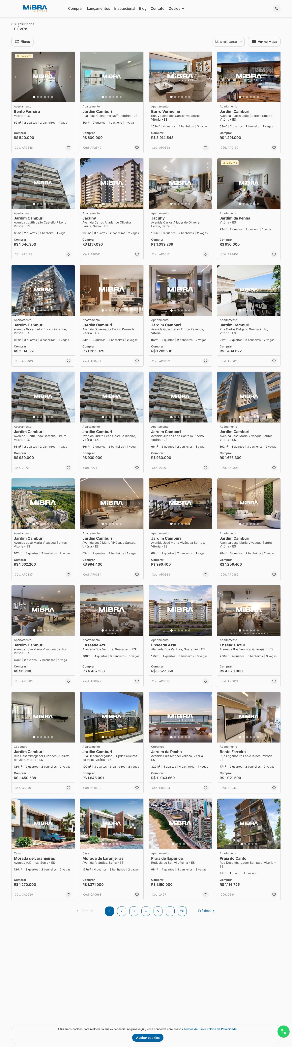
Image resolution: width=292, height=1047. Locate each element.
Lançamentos (98, 8)
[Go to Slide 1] (34, 97)
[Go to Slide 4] (45, 97)
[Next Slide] (70, 77)
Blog (143, 8)
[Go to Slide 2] (38, 97)
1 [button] (109, 911)
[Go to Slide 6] (52, 97)
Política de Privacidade (222, 1029)
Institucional (124, 8)
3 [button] (134, 911)
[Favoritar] (68, 147)
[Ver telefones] (277, 9)
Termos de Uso (194, 1029)
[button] (43, 77)
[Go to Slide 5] (48, 97)
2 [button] (122, 911)
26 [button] (182, 911)
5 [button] (158, 911)
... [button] (170, 911)
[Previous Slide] (16, 77)
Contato (157, 8)
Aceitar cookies (148, 1038)
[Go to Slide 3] (41, 97)
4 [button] (146, 911)
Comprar (75, 8)
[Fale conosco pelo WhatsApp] (283, 1031)
